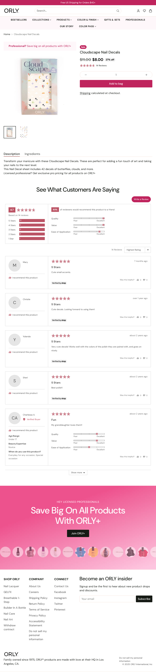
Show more (76, 472)
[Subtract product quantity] (86, 74)
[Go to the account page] (138, 11)
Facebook (60, 592)
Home (7, 34)
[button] (150, 11)
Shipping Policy (38, 598)
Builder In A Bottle (15, 607)
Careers (34, 592)
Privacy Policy (37, 615)
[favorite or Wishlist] (144, 11)
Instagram (60, 598)
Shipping (85, 93)
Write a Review (141, 199)
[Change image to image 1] (10, 132)
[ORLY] (12, 11)
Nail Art (8, 619)
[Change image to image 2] (24, 132)
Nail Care (9, 613)
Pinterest (59, 609)
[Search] (118, 11)
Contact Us (61, 586)
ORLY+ (91, 173)
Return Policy (37, 603)
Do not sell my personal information (38, 635)
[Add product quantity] (146, 74)
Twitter (58, 603)
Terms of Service (39, 609)
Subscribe (144, 599)
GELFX (8, 592)
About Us (35, 586)
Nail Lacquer (11, 586)
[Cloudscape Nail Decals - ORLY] (40, 87)
